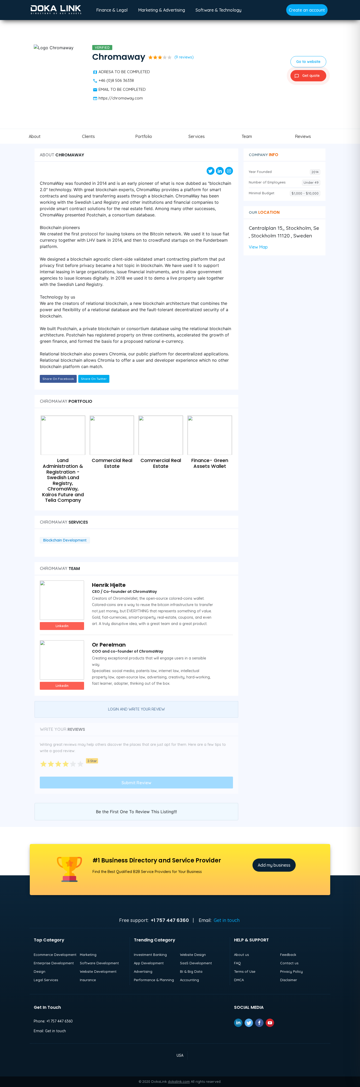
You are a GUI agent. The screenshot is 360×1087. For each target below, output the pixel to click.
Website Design (193, 954)
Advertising (143, 971)
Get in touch (227, 920)
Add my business (274, 865)
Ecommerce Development (55, 954)
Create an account (307, 10)
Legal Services (46, 980)
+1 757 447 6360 (59, 1021)
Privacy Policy (291, 971)
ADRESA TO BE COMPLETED (124, 71)
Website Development (98, 971)
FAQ (237, 963)
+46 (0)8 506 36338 (116, 80)
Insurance (88, 980)
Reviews (303, 136)
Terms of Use (244, 971)
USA (180, 1055)
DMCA (239, 980)
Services (196, 136)
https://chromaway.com (121, 98)
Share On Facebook (58, 379)
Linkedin (62, 626)
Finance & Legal (112, 10)
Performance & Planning (154, 980)
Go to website (308, 61)
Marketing (88, 954)
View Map (258, 247)
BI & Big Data (191, 971)
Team (247, 136)
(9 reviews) (184, 57)
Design (39, 971)
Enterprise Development (54, 963)
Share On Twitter (94, 379)
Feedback (288, 954)
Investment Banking (150, 954)
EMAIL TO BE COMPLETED (122, 89)
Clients (88, 136)
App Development (149, 963)
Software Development (99, 963)
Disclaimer (288, 980)
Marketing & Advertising (161, 10)
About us (241, 954)
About (35, 136)
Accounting (189, 980)
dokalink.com (179, 1081)
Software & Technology (218, 10)
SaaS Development (196, 963)
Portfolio (143, 136)
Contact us (289, 963)
